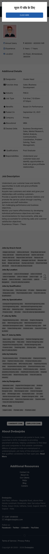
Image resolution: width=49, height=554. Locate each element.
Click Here (24, 15)
